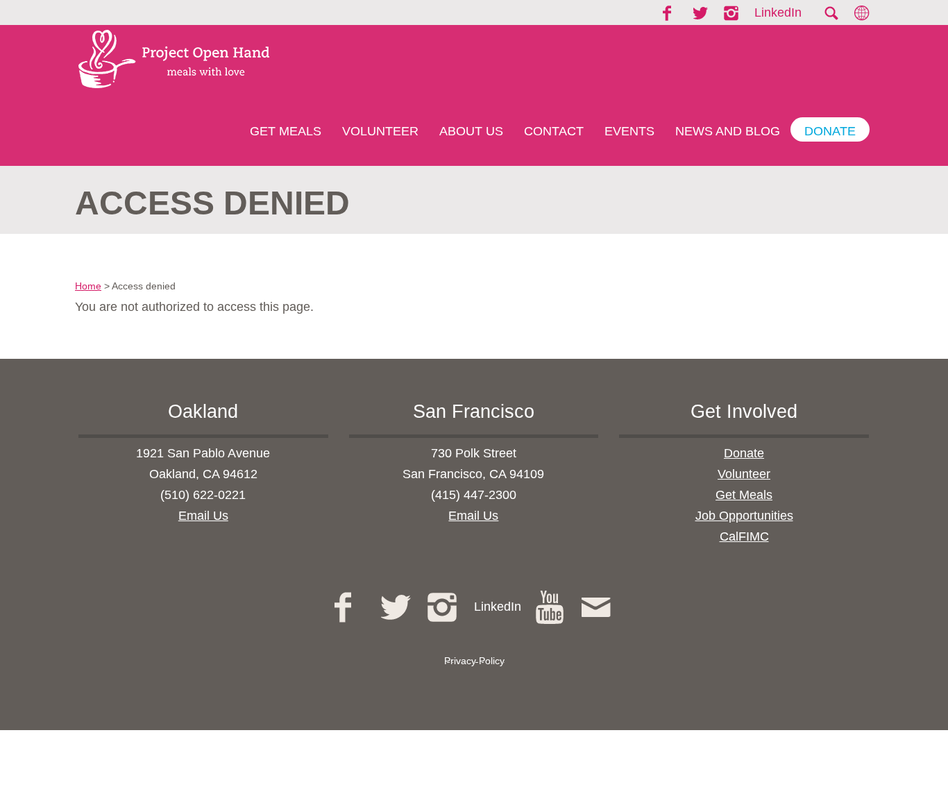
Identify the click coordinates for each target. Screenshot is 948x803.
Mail (598, 607)
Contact (554, 131)
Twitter (701, 13)
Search (830, 13)
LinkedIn (778, 12)
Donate (830, 131)
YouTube (551, 607)
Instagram (732, 13)
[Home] (168, 59)
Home (88, 285)
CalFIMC (744, 536)
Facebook (671, 13)
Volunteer (380, 131)
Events (629, 131)
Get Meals (285, 131)
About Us (471, 131)
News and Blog (727, 131)
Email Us (203, 516)
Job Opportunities (744, 516)
